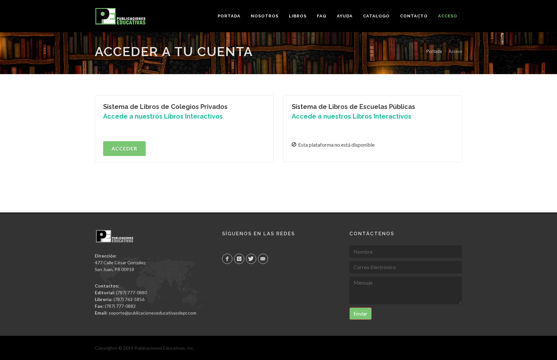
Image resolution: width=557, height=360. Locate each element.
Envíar (360, 313)
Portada (434, 51)
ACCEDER (124, 148)
